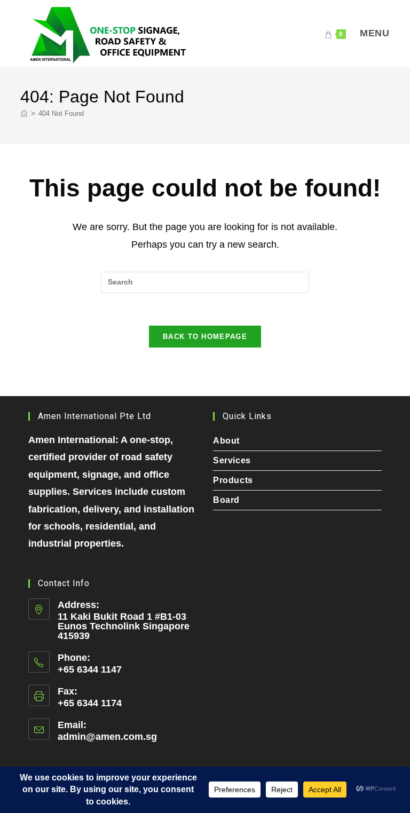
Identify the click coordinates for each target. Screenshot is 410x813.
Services (232, 460)
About (226, 440)
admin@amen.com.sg (107, 736)
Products (233, 480)
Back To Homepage (205, 337)
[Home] (24, 113)
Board (226, 499)
